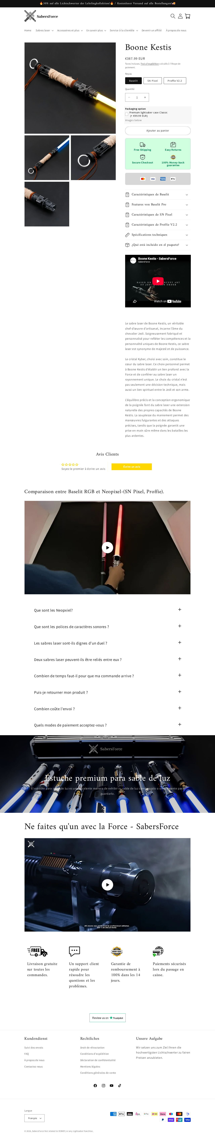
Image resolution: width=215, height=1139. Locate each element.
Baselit (133, 80)
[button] (44, 30)
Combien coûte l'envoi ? (54, 708)
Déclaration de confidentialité (98, 1060)
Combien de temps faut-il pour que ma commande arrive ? (84, 675)
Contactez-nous (33, 1066)
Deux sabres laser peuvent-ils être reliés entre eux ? (78, 659)
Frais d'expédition (150, 63)
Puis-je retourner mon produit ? (61, 692)
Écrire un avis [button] (131, 466)
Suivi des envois (33, 1047)
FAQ (26, 1054)
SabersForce (38, 1131)
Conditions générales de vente (98, 1072)
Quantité (130, 89)
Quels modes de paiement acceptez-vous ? (70, 725)
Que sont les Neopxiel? (53, 610)
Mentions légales (90, 1066)
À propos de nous (34, 1060)
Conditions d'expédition (94, 1054)
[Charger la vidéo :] (107, 547)
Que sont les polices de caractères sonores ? (71, 626)
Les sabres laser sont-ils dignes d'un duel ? (70, 643)
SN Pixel (152, 80)
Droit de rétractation (92, 1047)
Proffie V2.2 (175, 80)
